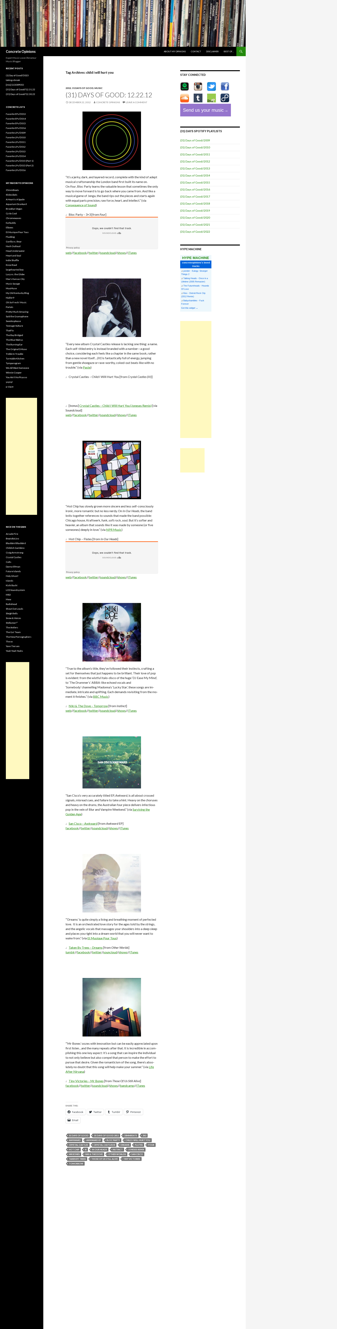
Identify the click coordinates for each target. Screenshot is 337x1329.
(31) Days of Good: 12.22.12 (109, 95)
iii (86, 1149)
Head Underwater (15, 250)
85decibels (11, 194)
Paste (86, 367)
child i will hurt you (137, 1140)
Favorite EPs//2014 (16, 118)
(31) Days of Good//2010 (195, 147)
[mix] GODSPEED (15, 84)
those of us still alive (104, 1159)
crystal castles (78, 1145)
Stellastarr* (12, 622)
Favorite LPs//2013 (16, 151)
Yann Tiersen (13, 646)
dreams (125, 1145)
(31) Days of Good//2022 (195, 231)
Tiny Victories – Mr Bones (86, 1081)
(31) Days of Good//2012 (195, 161)
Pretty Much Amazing (17, 311)
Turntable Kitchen (15, 358)
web (68, 252)
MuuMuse (11, 288)
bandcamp (127, 1085)
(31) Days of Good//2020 (195, 217)
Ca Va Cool (11, 213)
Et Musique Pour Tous (102, 938)
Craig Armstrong (14, 552)
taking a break (13, 80)
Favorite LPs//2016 (16, 170)
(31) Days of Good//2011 (195, 154)
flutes (139, 1145)
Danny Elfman (13, 566)
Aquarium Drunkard (16, 204)
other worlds (117, 1154)
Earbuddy (11, 222)
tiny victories (131, 1159)
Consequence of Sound (81, 205)
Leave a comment (136, 102)
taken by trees (77, 1159)
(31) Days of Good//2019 (195, 210)
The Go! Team (13, 632)
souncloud (110, 952)
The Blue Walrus (14, 339)
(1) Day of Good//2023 (17, 75)
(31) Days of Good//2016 (195, 189)
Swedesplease (13, 321)
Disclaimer (212, 51)
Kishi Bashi (11, 585)
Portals (9, 307)
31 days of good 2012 (106, 1135)
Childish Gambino (15, 547)
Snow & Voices (13, 618)
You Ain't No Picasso (16, 377)
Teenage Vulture (14, 325)
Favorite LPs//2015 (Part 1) (20, 160)
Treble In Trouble (14, 353)
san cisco (137, 1154)
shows (121, 252)
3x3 (144, 1135)
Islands (9, 580)
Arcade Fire (12, 533)
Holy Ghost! (12, 576)
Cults (8, 561)
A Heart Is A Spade (15, 199)
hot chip (74, 1149)
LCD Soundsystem (15, 590)
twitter (93, 252)
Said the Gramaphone (17, 316)
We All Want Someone (17, 367)
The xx (9, 641)
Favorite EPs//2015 (16, 123)
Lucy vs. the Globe (15, 274)
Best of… (229, 51)
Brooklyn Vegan (14, 208)
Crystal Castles (13, 557)
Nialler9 (10, 297)
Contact (196, 51)
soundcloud (107, 252)
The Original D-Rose (16, 349)
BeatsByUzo (12, 538)
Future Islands (13, 571)
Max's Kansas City (15, 279)
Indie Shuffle (12, 260)
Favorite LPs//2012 (16, 146)
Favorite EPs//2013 (16, 114)
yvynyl (9, 381)
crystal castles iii (104, 1145)
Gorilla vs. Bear (14, 241)
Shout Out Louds (14, 608)
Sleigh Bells (12, 613)
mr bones (74, 1154)
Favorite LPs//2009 (16, 132)
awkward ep (93, 1140)
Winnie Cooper (14, 372)
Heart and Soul (13, 255)
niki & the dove (94, 1154)
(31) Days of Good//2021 (195, 224)
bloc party (113, 1140)
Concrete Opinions (21, 51)
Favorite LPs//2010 (16, 137)
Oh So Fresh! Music (16, 302)
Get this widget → (189, 308)
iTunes (132, 252)
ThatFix (10, 330)
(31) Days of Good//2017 (195, 196)
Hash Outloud (13, 246)
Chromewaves (13, 218)
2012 (68, 88)
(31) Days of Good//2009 (195, 140)
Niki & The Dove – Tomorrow (88, 706)
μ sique (9, 386)
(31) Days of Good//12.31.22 (20, 89)
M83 (8, 594)
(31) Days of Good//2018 (195, 203)
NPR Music (113, 529)
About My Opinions (175, 51)
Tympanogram (13, 363)
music (98, 88)
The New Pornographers (18, 636)
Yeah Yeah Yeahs (14, 650)
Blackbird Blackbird (16, 543)
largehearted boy (15, 269)
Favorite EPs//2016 (16, 128)
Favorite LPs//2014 (16, 156)
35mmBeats (130, 1135)
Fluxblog (10, 236)
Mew (8, 599)
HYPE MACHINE (195, 258)
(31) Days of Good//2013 (195, 168)
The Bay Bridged (14, 335)
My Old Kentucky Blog (17, 293)
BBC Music (100, 696)
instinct (118, 1149)
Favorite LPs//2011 (16, 142)
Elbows (9, 227)
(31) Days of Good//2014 (195, 175)
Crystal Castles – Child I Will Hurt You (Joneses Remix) (115, 405)
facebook (80, 252)
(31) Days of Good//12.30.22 (20, 94)
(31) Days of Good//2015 (195, 182)
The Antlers (12, 627)
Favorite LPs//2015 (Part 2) (20, 165)
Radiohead (11, 604)
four (151, 1145)
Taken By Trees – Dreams (86, 947)
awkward (75, 1140)
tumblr (70, 952)
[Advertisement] (195, 379)
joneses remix (136, 1149)
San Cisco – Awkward (83, 823)
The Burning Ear (14, 344)
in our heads (99, 1149)
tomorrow (76, 1163)
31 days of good (82, 88)
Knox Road (11, 264)
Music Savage (13, 283)
